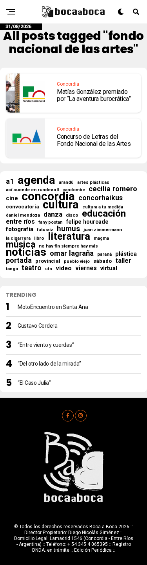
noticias (26, 252)
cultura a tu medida (102, 207)
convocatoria (22, 207)
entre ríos (20, 222)
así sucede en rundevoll (32, 189)
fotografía (19, 229)
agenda (36, 180)
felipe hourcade (87, 222)
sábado (102, 261)
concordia (48, 196)
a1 (10, 181)
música (20, 245)
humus (68, 229)
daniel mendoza (23, 215)
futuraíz (45, 229)
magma (101, 238)
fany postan (50, 222)
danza (53, 214)
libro (39, 238)
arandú (66, 182)
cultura (61, 204)
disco (72, 215)
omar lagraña (72, 253)
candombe (73, 189)
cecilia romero (113, 189)
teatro (32, 268)
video (64, 268)
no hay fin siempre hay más (68, 246)
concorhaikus (100, 198)
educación (104, 213)
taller (123, 261)
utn (48, 268)
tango (12, 268)
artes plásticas (93, 182)
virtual (108, 268)
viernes (86, 268)
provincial (47, 261)
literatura (69, 236)
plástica (126, 254)
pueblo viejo (77, 261)
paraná (104, 254)
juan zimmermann (102, 229)
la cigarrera (18, 238)
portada (19, 260)
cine (12, 198)
